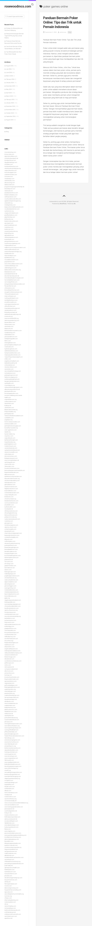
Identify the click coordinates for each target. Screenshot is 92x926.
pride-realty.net (8, 865)
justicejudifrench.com (10, 545)
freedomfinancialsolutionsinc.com (14, 736)
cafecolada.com (9, 454)
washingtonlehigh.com (11, 782)
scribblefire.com (9, 417)
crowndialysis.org (9, 385)
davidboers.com (9, 701)
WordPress (63, 203)
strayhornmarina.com (10, 486)
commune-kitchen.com (11, 503)
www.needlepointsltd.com (11, 762)
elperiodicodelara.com (10, 156)
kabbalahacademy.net (10, 363)
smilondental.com (9, 365)
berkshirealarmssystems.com (13, 330)
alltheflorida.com (9, 855)
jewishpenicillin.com (10, 391)
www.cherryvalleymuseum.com (13, 263)
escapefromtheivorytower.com (13, 292)
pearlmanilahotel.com (10, 225)
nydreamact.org (9, 211)
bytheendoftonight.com (11, 440)
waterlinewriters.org (10, 689)
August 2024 (9, 120)
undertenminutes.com (10, 174)
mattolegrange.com (10, 573)
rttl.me (6, 904)
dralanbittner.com (9, 334)
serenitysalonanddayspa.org (12, 168)
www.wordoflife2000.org (11, 318)
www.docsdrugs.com (10, 756)
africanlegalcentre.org (10, 513)
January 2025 (10, 103)
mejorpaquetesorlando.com (12, 355)
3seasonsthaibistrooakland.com (13, 415)
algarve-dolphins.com (10, 582)
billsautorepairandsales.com (12, 843)
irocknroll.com (8, 316)
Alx (74, 203)
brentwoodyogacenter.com (12, 774)
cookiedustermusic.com (11, 614)
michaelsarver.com (9, 373)
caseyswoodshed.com (11, 655)
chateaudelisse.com (10, 245)
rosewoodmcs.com (14, 6)
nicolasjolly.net (8, 509)
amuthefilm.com (9, 505)
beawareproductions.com (11, 535)
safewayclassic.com (10, 197)
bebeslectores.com (9, 272)
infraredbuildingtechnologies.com (14, 278)
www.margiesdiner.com (11, 758)
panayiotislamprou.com (11, 241)
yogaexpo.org (8, 419)
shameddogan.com (10, 691)
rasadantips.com (9, 178)
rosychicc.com (8, 436)
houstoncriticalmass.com (11, 468)
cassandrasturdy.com (10, 448)
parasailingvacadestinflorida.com (14, 863)
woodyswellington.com (11, 821)
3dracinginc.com (9, 466)
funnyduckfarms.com (10, 873)
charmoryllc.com (9, 464)
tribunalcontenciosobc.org (12, 478)
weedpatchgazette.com (11, 338)
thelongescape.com (10, 571)
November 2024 (10, 109)
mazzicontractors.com (11, 815)
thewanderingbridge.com (11, 547)
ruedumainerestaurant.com (12, 519)
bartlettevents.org (9, 257)
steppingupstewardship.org (12, 778)
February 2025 (10, 99)
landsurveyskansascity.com (12, 748)
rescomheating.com (10, 906)
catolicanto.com (9, 407)
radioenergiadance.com (11, 237)
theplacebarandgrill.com (11, 642)
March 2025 (9, 96)
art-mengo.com (8, 563)
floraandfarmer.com (10, 286)
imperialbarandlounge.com (12, 308)
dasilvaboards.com (10, 482)
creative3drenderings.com (11, 695)
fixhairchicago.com (10, 657)
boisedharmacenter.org (11, 428)
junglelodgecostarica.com (11, 576)
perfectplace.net (8, 413)
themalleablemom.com (11, 549)
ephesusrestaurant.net (10, 819)
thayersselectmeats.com (11, 679)
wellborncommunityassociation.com (15, 247)
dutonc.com (8, 569)
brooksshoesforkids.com (11, 677)
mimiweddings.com (10, 908)
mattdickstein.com (9, 705)
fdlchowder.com (9, 760)
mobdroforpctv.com (10, 446)
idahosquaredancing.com (11, 320)
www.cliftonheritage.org (11, 768)
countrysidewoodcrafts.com (12, 199)
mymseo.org (8, 896)
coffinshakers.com (9, 541)
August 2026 (9, 65)
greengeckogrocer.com (11, 375)
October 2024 (10, 113)
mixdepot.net (8, 794)
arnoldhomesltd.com (10, 302)
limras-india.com (9, 154)
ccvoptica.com (8, 780)
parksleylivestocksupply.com (12, 426)
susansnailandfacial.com (11, 719)
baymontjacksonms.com (11, 594)
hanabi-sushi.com (9, 786)
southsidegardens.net (10, 811)
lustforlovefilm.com (10, 507)
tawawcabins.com (9, 322)
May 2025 (9, 89)
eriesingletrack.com (10, 342)
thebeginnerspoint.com (11, 458)
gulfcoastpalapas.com (11, 685)
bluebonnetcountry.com (11, 221)
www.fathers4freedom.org (11, 725)
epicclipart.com (8, 223)
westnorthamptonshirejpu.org (12, 251)
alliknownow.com (9, 474)
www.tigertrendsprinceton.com (13, 723)
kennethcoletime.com (10, 551)
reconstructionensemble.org (12, 616)
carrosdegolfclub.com (10, 282)
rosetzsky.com (8, 521)
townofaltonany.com (10, 596)
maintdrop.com (8, 227)
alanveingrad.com (9, 584)
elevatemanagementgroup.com (13, 877)
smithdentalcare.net (10, 912)
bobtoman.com (8, 229)
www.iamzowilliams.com (11, 804)
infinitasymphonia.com (11, 511)
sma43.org (7, 770)
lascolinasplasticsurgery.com (12, 766)
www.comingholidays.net (11, 460)
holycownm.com (9, 622)
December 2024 (10, 106)
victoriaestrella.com (10, 630)
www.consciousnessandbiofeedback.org (16, 803)
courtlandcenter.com (10, 634)
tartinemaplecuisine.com (11, 557)
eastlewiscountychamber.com (13, 476)
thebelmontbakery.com (11, 195)
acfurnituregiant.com (10, 172)
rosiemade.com (9, 346)
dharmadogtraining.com (11, 900)
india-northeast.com (10, 296)
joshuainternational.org (11, 717)
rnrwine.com (8, 886)
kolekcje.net (7, 405)
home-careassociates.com (12, 422)
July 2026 (9, 69)
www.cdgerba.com (9, 831)
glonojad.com (8, 523)
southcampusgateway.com (12, 243)
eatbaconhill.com (9, 184)
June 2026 (9, 72)
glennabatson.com (9, 484)
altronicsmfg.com (9, 182)
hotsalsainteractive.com (11, 166)
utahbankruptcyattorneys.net (12, 314)
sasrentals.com (8, 369)
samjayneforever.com (10, 851)
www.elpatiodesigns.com (11, 825)
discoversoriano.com (10, 456)
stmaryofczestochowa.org (12, 543)
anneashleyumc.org (10, 746)
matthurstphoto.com (10, 853)
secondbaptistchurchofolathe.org (14, 894)
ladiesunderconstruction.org (12, 269)
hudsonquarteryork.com (11, 827)
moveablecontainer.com (11, 259)
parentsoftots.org (9, 693)
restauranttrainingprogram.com (13, 387)
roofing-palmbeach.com (11, 298)
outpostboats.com (9, 438)
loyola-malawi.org (9, 434)
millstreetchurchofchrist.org (12, 861)
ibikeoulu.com (8, 539)
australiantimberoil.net (10, 274)
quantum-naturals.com (11, 845)
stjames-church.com (10, 527)
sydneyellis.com (9, 383)
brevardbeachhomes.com (11, 290)
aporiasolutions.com (10, 681)
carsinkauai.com (9, 859)
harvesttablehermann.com (11, 280)
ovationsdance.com (10, 401)
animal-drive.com (9, 673)
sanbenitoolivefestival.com (12, 450)
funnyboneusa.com (10, 612)
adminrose (63, 32)
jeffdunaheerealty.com (10, 732)
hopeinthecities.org (9, 442)
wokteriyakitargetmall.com (11, 379)
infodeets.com (8, 164)
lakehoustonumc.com (10, 709)
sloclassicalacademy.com (12, 480)
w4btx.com (7, 359)
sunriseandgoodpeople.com (12, 604)
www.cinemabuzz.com (11, 792)
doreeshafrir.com (9, 531)
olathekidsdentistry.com (11, 351)
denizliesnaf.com (9, 659)
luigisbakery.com (9, 784)
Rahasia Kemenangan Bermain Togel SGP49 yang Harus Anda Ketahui (14, 36)
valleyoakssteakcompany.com (13, 653)
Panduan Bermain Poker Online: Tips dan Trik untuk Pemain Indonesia (62, 22)
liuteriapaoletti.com (9, 602)
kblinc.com (7, 340)
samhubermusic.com (10, 916)
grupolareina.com (9, 261)
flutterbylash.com (9, 869)
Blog (7, 131)
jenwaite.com (8, 875)
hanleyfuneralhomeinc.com (12, 353)
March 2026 (9, 76)
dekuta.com (7, 790)
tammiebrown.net (9, 567)
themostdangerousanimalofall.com (14, 470)
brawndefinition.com (10, 490)
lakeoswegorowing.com (11, 888)
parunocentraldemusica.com (12, 833)
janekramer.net (8, 559)
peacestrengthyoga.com (11, 734)
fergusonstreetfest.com (11, 849)
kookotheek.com (9, 239)
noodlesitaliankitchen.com (11, 209)
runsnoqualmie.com (10, 754)
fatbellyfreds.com (9, 823)
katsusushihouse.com (10, 515)
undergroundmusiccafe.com (12, 914)
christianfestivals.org (10, 578)
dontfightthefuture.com (11, 300)
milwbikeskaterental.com (11, 592)
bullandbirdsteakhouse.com (12, 764)
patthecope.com (9, 663)
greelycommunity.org (10, 517)
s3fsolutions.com (9, 288)
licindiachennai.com (10, 160)
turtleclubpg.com (9, 626)
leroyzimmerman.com (10, 880)
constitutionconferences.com (12, 661)
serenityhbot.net (8, 715)
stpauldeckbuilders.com (11, 750)
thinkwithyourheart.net (10, 312)
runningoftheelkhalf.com (11, 730)
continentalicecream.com (11, 492)
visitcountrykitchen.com (11, 580)
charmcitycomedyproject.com (13, 533)
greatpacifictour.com (10, 628)
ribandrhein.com (9, 403)
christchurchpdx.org (10, 499)
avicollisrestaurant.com (11, 638)
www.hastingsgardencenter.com (13, 807)
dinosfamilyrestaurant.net (11, 276)
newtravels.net (8, 190)
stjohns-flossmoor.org (11, 610)
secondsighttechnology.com (12, 371)
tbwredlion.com (8, 841)
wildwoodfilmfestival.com (11, 249)
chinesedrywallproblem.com (12, 606)
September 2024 (10, 116)
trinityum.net (7, 813)
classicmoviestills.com (11, 452)
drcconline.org (8, 640)
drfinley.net (7, 881)
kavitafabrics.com (9, 618)
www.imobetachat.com (11, 703)
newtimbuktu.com (9, 180)
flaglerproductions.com (11, 488)
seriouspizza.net (9, 667)
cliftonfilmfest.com (9, 306)
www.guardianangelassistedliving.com (15, 835)
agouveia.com (8, 892)
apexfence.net (8, 918)
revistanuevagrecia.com (11, 525)
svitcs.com (7, 665)
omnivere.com (8, 176)
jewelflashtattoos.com (10, 215)
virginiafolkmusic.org (10, 399)
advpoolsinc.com (9, 646)
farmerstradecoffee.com (11, 697)
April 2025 (9, 92)
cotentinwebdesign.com (11, 265)
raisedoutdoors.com (10, 310)
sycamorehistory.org (10, 798)
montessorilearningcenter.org (12, 847)
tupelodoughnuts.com (10, 349)
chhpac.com (8, 898)
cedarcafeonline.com (10, 170)
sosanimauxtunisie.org (11, 231)
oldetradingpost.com (10, 267)
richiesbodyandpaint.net (11, 158)
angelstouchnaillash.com (11, 361)
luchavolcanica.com (10, 620)
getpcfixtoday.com (9, 217)
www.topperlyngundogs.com (12, 727)
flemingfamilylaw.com (10, 884)
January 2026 (10, 82)
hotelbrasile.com (9, 253)
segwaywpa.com (9, 683)
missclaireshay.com (10, 152)
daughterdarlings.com (10, 162)
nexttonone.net (8, 713)
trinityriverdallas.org (10, 411)
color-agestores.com (10, 430)
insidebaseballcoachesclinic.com (14, 857)
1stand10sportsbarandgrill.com (13, 357)
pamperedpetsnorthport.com (12, 345)
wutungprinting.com (10, 588)
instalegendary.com (10, 205)
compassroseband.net (11, 669)
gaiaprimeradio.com (10, 565)
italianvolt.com (8, 328)
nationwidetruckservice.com (12, 624)
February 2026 (10, 79)
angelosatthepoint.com (11, 648)
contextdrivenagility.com (11, 537)
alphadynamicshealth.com (12, 867)
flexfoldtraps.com (9, 738)
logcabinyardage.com (10, 699)
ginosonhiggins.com (10, 586)
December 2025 (10, 86)
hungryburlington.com (10, 553)
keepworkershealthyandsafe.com (13, 207)
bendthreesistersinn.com (11, 608)
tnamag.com (8, 675)
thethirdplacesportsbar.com (12, 817)
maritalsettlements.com (11, 590)
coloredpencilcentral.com (11, 304)
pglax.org (7, 598)
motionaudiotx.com (10, 902)
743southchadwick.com (11, 294)
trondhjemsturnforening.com (12, 837)
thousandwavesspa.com (11, 632)
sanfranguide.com (9, 462)
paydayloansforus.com (11, 192)
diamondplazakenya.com (11, 839)
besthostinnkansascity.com (12, 910)
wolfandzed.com (9, 788)
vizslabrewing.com (9, 332)
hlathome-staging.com (10, 377)
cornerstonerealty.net (10, 800)
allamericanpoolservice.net (12, 389)
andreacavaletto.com (10, 423)
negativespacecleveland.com (12, 600)
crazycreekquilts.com (10, 494)
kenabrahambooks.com (11, 501)
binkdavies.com (8, 496)
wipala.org (7, 432)
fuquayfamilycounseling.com (12, 890)
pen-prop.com (8, 721)
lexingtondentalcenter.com (11, 381)
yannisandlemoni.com (10, 336)
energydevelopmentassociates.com (14, 284)
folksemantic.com (9, 324)
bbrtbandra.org (8, 219)
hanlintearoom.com (10, 871)
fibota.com (7, 829)
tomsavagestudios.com (11, 393)
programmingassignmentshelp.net (14, 186)
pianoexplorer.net (9, 809)
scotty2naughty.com (10, 529)
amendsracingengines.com (12, 740)
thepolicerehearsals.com (11, 472)
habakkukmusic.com (10, 711)
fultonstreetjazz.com (10, 255)
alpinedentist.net (9, 235)
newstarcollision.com (10, 367)
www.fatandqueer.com (10, 744)
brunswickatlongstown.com (12, 555)
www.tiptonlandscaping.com (12, 776)
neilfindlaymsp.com (10, 636)
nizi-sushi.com (8, 561)
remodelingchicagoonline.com (13, 772)
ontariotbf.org (8, 203)
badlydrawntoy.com (10, 707)
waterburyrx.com (9, 644)
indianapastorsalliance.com (12, 650)
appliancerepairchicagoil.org (12, 201)
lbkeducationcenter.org (10, 409)
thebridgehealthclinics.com (12, 687)
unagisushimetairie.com (11, 213)
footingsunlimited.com (10, 752)
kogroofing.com (9, 233)
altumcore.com (8, 671)
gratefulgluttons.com (10, 444)
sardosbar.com (8, 326)
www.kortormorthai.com (11, 742)
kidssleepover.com (9, 188)
